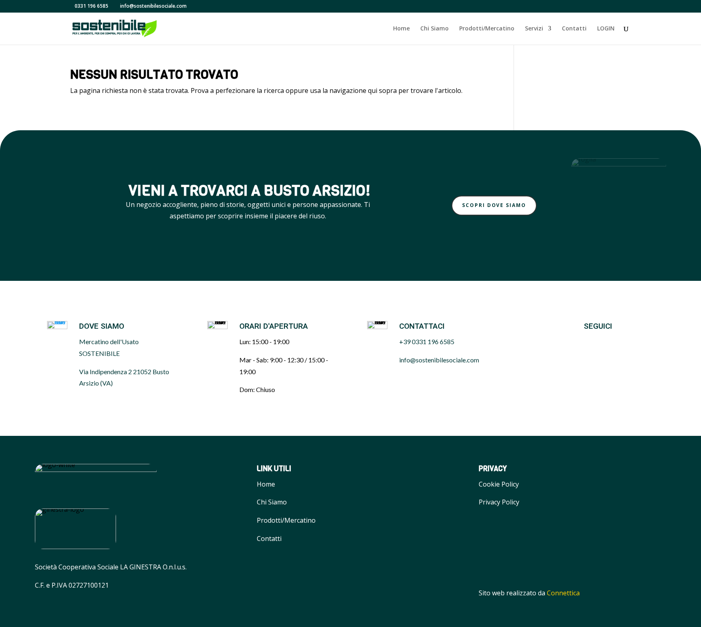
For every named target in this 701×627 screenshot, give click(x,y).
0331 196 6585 (91, 5)
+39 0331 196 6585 (426, 341)
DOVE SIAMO (101, 326)
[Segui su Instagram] (606, 342)
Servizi (534, 29)
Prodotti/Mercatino (486, 29)
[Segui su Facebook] (586, 342)
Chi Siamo (434, 29)
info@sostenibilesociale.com (439, 360)
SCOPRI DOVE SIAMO (494, 205)
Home (401, 29)
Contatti (574, 29)
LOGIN (606, 29)
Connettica (563, 592)
